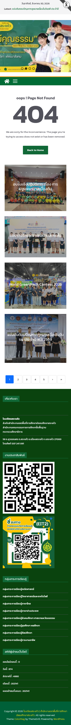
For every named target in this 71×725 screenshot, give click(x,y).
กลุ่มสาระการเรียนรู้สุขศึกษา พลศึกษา (21, 625)
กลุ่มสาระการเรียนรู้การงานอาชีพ (19, 640)
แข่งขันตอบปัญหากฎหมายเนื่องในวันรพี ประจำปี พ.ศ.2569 (35, 10)
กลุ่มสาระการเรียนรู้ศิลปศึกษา (17, 633)
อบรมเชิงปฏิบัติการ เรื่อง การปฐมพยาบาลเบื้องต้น (35, 186)
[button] (22, 68)
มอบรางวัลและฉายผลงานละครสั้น (35, 235)
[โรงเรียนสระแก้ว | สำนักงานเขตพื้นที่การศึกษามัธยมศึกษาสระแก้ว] (7, 81)
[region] (35, 46)
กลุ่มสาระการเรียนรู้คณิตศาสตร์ (18, 589)
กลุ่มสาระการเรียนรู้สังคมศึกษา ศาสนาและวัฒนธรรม (29, 618)
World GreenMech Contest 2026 (35, 284)
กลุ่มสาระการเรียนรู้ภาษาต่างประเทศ (20, 611)
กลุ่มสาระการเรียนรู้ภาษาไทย (17, 603)
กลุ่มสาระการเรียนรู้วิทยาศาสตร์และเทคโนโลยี (25, 596)
